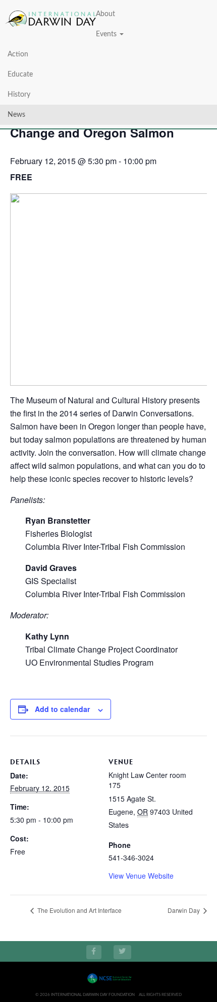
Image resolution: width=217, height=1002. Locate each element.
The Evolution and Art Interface (79, 910)
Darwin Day (184, 910)
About (105, 14)
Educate (20, 74)
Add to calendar (62, 709)
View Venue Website (141, 876)
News (16, 114)
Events (107, 34)
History (19, 94)
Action (18, 54)
